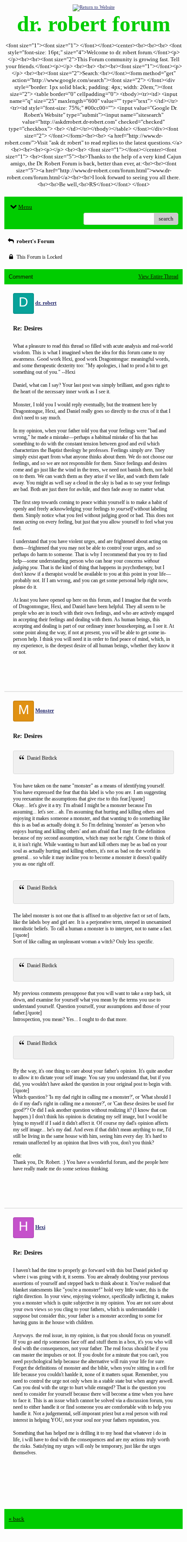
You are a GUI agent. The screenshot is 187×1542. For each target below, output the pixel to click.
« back (16, 1519)
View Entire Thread (158, 276)
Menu (25, 207)
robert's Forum (34, 241)
